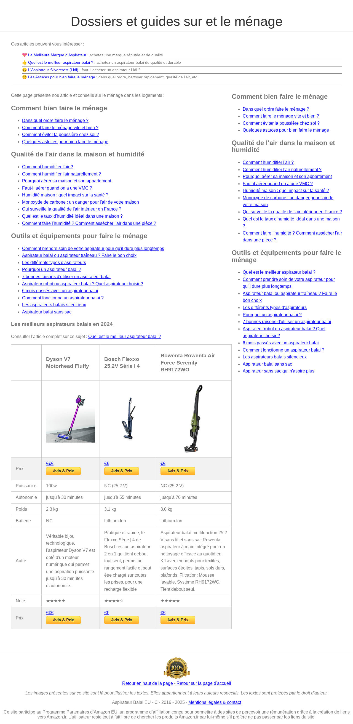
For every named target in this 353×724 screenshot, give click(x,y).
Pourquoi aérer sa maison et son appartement (66, 181)
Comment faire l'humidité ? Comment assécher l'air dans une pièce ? (89, 223)
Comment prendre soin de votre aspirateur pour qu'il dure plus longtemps (93, 248)
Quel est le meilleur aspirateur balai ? (124, 336)
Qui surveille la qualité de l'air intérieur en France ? (71, 209)
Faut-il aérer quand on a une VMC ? (57, 188)
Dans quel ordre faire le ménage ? (55, 120)
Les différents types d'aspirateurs (54, 262)
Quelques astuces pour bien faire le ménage (65, 141)
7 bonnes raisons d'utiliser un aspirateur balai (66, 276)
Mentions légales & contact (214, 702)
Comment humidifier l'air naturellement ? (61, 174)
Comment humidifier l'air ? (47, 166)
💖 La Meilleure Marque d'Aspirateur (54, 55)
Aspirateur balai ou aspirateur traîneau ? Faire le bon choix (79, 255)
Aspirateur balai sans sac (46, 312)
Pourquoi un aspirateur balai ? (51, 269)
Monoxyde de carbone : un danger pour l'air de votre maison (80, 202)
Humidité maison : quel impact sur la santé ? (65, 195)
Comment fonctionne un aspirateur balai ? (63, 298)
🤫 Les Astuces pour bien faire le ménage (58, 77)
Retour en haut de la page (147, 683)
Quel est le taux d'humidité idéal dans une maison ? (72, 216)
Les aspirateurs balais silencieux (54, 304)
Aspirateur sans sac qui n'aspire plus (278, 371)
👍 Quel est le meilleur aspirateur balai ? (57, 62)
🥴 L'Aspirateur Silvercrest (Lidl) (50, 70)
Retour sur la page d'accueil (203, 683)
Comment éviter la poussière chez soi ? (60, 134)
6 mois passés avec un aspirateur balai (60, 290)
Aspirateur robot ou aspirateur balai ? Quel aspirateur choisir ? (82, 283)
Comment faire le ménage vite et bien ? (60, 127)
